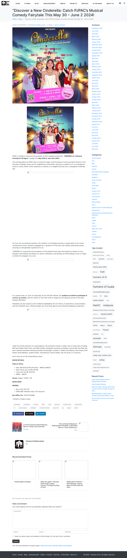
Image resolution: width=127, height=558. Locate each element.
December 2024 (97, 44)
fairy (43, 404)
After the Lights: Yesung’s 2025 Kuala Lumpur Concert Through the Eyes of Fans (103, 389)
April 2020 (95, 102)
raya (102, 334)
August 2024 (96, 56)
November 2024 (97, 47)
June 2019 (95, 130)
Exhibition (95, 177)
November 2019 (97, 116)
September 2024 (97, 53)
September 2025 (97, 28)
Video (93, 242)
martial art (95, 314)
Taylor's (94, 226)
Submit (15, 541)
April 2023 (95, 86)
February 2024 (96, 66)
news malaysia (96, 330)
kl (14, 408)
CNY (94, 259)
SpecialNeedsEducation (100, 342)
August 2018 (96, 141)
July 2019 (95, 127)
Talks (93, 223)
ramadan (95, 334)
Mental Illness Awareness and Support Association (108, 321)
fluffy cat (95, 272)
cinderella (17, 404)
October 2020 (96, 99)
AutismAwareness (98, 252)
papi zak (56, 408)
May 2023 (95, 83)
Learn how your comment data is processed (55, 546)
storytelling (107, 347)
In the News (97, 3)
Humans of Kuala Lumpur (37, 25)
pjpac (69, 408)
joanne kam (78, 404)
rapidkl (94, 220)
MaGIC (96, 305)
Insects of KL (96, 194)
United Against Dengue (99, 384)
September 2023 (97, 75)
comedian (27, 404)
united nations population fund (101, 367)
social (105, 338)
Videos (62, 3)
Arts (93, 161)
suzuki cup (96, 351)
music (93, 205)
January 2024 (96, 69)
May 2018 (95, 149)
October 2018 (96, 138)
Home (18, 3)
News (50, 25)
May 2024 (95, 58)
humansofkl (96, 282)
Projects (73, 3)
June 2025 (95, 31)
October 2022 (96, 97)
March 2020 (95, 105)
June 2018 (95, 146)
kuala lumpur (23, 408)
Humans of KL (96, 191)
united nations (97, 364)
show (76, 408)
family (93, 183)
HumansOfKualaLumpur (101, 292)
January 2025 (96, 42)
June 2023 (95, 80)
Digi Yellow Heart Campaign (100, 172)
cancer (108, 255)
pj (63, 408)
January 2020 (96, 110)
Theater (94, 231)
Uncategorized (96, 237)
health (94, 188)
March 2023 (95, 88)
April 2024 (95, 61)
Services (85, 3)
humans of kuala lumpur (108, 286)
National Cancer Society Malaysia (102, 207)
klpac (106, 296)
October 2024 (96, 50)
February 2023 (96, 91)
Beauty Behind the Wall (98, 255)
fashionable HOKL (100, 267)
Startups (97, 346)
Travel (94, 234)
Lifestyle (94, 199)
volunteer (96, 371)
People (106, 330)
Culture (94, 169)
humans (57, 404)
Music (109, 325)
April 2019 (95, 135)
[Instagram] (124, 3)
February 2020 (96, 108)
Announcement (49, 3)
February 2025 (96, 39)
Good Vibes (95, 185)
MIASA (95, 325)
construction (110, 259)
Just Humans (96, 196)
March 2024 (95, 64)
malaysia (33, 408)
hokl (49, 404)
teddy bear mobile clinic (102, 355)
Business (94, 166)
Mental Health (96, 202)
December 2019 (97, 113)
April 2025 (95, 34)
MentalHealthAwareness (99, 318)
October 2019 (96, 119)
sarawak (97, 338)
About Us (110, 3)
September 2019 (97, 121)
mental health (106, 314)
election (96, 263)
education (95, 174)
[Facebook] (120, 3)
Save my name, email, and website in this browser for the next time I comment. (42, 536)
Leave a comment (59, 25)
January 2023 (96, 94)
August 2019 (96, 124)
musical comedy (44, 408)
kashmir (95, 296)
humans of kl (67, 404)
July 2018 (95, 143)
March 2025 (95, 36)
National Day (96, 210)
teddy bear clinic (97, 228)
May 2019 (95, 132)
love (108, 300)
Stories (27, 3)
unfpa (93, 239)
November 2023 (97, 72)
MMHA (102, 325)
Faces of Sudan (96, 180)
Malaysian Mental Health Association (104, 310)
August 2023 (96, 77)
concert (35, 404)
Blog (37, 3)
